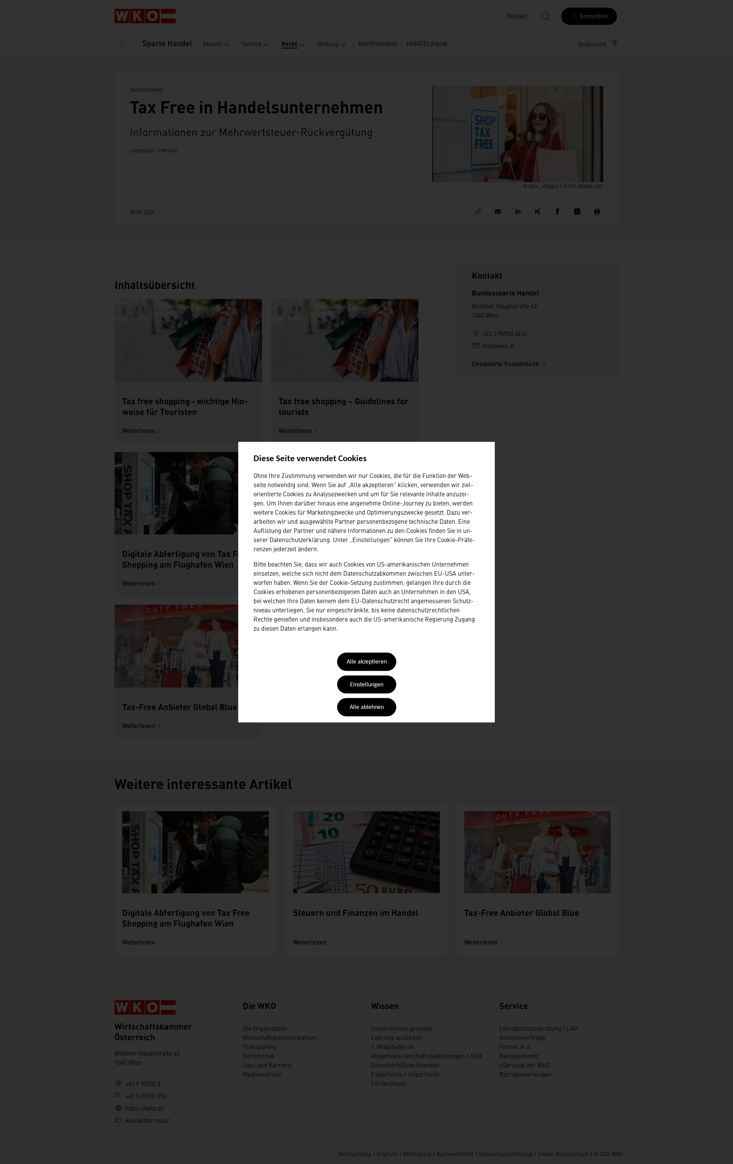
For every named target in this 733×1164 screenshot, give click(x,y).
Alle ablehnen (367, 708)
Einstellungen (366, 685)
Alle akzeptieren (367, 662)
